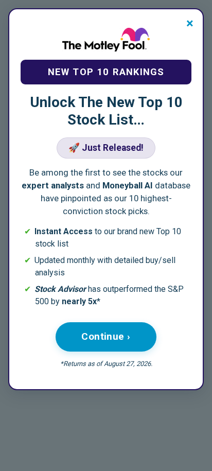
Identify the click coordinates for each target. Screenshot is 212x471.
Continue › (106, 336)
